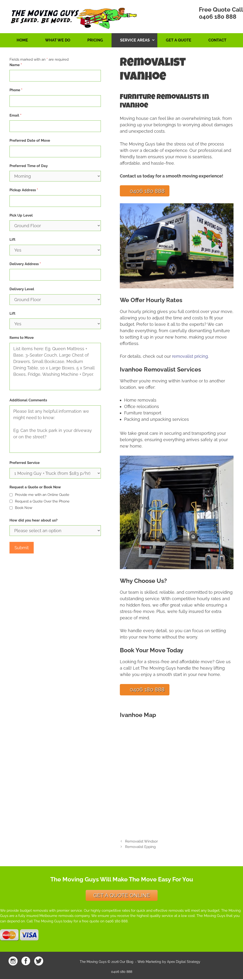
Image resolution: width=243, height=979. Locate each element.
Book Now (23, 508)
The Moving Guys (93, 962)
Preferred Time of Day (28, 166)
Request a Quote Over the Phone (42, 501)
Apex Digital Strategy (183, 962)
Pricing (95, 40)
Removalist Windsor (141, 841)
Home (22, 40)
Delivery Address (25, 264)
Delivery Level (21, 289)
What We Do (57, 40)
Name (15, 65)
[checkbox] (11, 494)
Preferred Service (24, 463)
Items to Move (21, 337)
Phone (15, 90)
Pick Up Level (21, 215)
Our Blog (126, 962)
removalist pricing (190, 356)
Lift (12, 239)
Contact (217, 40)
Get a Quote (178, 40)
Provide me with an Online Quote (42, 495)
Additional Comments (28, 400)
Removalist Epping (140, 847)
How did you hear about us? (33, 520)
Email (15, 115)
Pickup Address (23, 190)
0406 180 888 (217, 16)
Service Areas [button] (135, 40)
